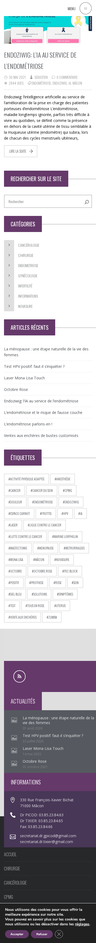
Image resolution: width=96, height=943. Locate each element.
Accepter (16, 934)
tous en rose (35, 605)
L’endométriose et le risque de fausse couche (43, 412)
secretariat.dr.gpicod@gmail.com (48, 835)
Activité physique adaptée (27, 479)
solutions (40, 594)
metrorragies (75, 548)
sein (76, 582)
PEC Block (71, 571)
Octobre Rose (16, 389)
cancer (15, 490)
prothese (37, 582)
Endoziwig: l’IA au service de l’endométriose (41, 400)
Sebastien (41, 77)
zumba (52, 617)
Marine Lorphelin (66, 536)
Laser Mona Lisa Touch (24, 377)
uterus (61, 605)
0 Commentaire (67, 77)
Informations (28, 296)
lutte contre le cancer (26, 536)
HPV (65, 513)
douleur (16, 502)
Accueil (10, 854)
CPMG (68, 490)
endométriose (41, 83)
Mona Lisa (16, 559)
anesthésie (63, 479)
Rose (58, 582)
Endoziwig (60, 83)
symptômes (66, 594)
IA (70, 83)
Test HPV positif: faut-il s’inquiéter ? (34, 366)
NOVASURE (25, 306)
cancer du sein (42, 490)
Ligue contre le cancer (45, 525)
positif (14, 582)
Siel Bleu (16, 594)
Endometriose (28, 265)
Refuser (41, 934)
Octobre (16, 571)
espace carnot (20, 513)
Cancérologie (28, 245)
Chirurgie (25, 255)
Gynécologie (27, 275)
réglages (82, 924)
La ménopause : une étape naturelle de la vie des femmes (46, 351)
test (12, 605)
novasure (62, 559)
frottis (46, 513)
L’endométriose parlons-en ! (28, 423)
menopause (46, 548)
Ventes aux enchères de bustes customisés (41, 435)
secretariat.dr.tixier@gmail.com (46, 841)
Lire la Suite (17, 151)
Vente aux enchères (23, 617)
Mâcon (77, 83)
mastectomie (18, 548)
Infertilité (25, 286)
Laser (14, 525)
